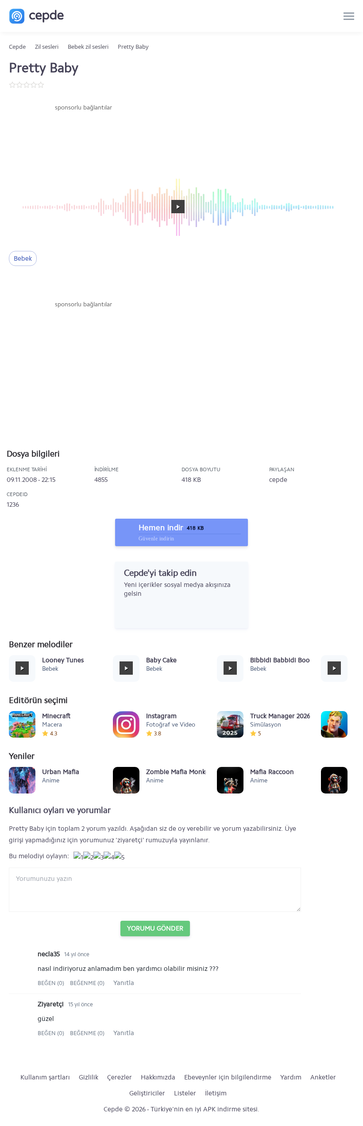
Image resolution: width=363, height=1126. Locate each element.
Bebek (23, 258)
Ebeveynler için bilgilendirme (227, 1077)
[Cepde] (36, 16)
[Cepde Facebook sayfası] (130, 611)
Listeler (185, 1093)
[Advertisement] (83, 139)
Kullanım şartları (45, 1077)
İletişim (216, 1093)
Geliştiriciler (147, 1093)
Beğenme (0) (87, 983)
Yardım (290, 1077)
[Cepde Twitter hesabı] (148, 611)
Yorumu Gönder (155, 928)
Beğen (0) (52, 983)
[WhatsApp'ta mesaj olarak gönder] (53, 283)
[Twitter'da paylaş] (35, 283)
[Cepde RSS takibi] (166, 611)
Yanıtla (123, 983)
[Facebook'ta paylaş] (17, 283)
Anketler (323, 1077)
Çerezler (119, 1077)
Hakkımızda (158, 1077)
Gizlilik (88, 1077)
